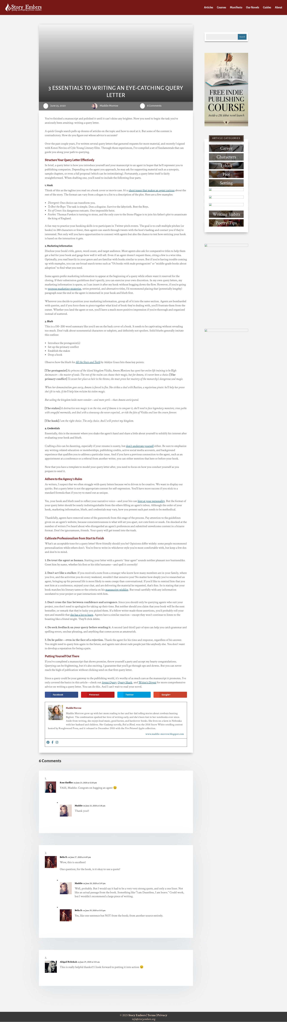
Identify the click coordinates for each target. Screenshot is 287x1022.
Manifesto (236, 7)
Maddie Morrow (109, 105)
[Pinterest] (47, 742)
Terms (151, 1015)
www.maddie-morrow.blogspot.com (164, 734)
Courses (221, 7)
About (278, 7)
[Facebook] (52, 742)
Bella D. (63, 857)
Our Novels (252, 7)
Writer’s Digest (147, 682)
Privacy (162, 1015)
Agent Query (109, 682)
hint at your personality (151, 501)
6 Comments (154, 105)
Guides (267, 7)
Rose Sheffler (66, 782)
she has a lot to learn (81, 615)
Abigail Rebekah (68, 961)
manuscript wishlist (116, 590)
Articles (208, 7)
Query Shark (125, 682)
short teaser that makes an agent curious (152, 190)
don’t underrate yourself (140, 446)
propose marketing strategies (64, 289)
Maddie (79, 805)
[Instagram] (56, 742)
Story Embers (137, 1015)
